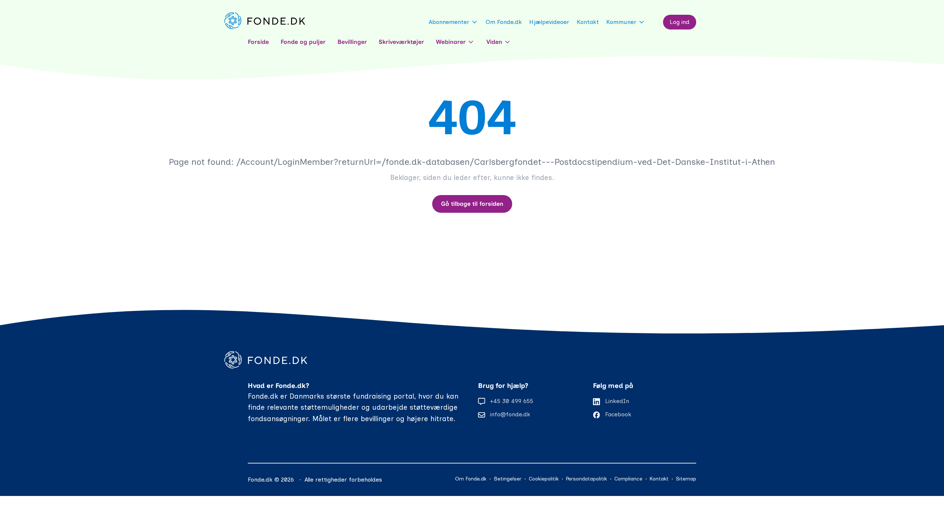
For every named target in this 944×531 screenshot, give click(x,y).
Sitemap (686, 479)
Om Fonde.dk (504, 21)
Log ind (680, 21)
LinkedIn (617, 401)
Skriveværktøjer (401, 41)
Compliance (628, 479)
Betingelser (507, 479)
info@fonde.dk (510, 414)
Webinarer (451, 41)
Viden (494, 41)
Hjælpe (549, 21)
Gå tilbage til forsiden (472, 203)
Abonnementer (449, 21)
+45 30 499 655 (511, 401)
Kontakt (588, 21)
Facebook (618, 414)
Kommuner (621, 21)
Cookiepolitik (544, 479)
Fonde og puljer (303, 41)
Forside (258, 41)
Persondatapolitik (586, 479)
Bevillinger (352, 41)
